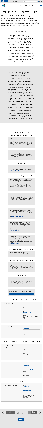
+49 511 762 (25, 332)
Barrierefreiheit (33, 423)
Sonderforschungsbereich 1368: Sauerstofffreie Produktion (21, 5)
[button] (3, 412)
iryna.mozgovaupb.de (27, 312)
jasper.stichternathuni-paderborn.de (30, 369)
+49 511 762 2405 (26, 328)
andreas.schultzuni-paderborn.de (29, 350)
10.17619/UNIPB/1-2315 (15, 170)
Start (36, 1)
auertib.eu (25, 335)
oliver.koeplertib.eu (27, 390)
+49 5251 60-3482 (26, 308)
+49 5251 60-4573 (26, 305)
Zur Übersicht (21, 294)
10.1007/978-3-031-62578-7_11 (17, 216)
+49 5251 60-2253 (26, 365)
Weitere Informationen (22, 284)
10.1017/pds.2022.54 (15, 157)
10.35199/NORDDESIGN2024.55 (17, 145)
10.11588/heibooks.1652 (16, 188)
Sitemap (38, 423)
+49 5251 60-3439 (26, 347)
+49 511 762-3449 (26, 386)
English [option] (40, 1)
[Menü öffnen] (41, 6)
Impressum (20, 423)
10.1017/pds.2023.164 (15, 230)
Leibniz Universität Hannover (11, 423)
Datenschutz (26, 423)
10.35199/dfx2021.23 (15, 243)
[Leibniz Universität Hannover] (4, 1)
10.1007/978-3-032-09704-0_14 (17, 203)
